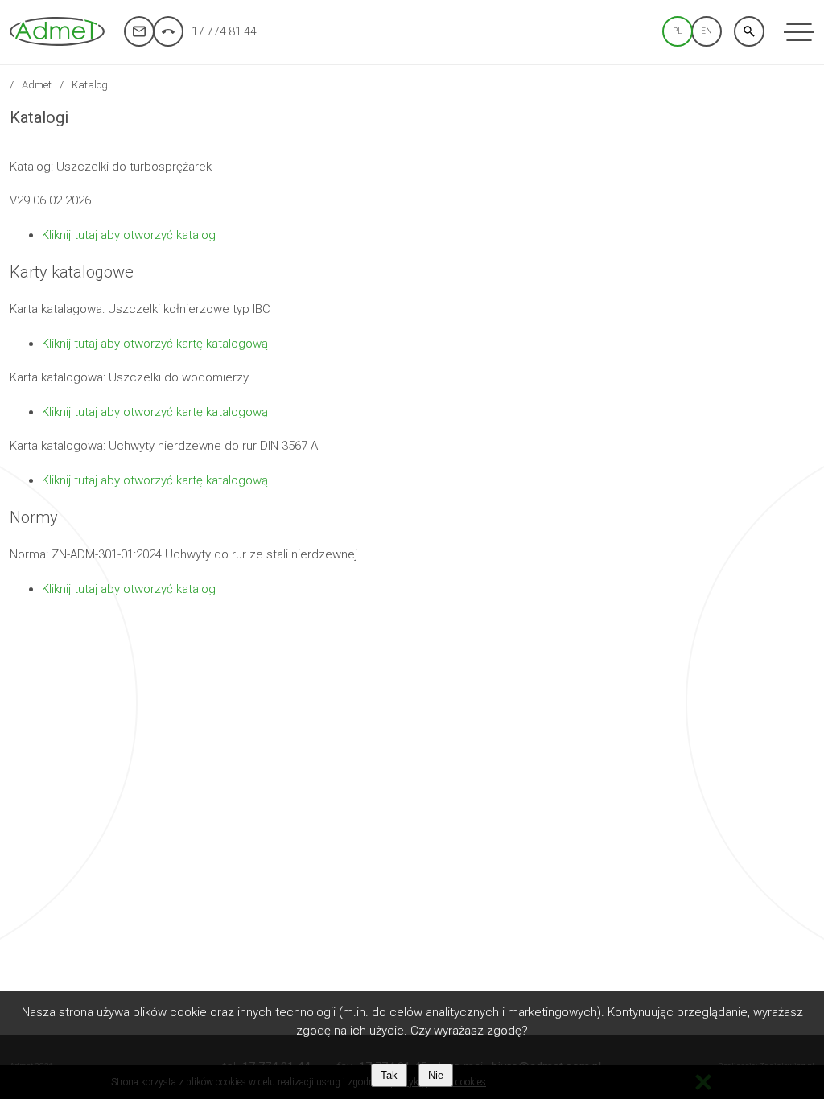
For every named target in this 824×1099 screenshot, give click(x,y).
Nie (435, 1075)
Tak (389, 1075)
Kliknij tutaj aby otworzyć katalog (129, 235)
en (706, 31)
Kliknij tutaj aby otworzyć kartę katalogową (155, 343)
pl (677, 31)
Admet (37, 85)
